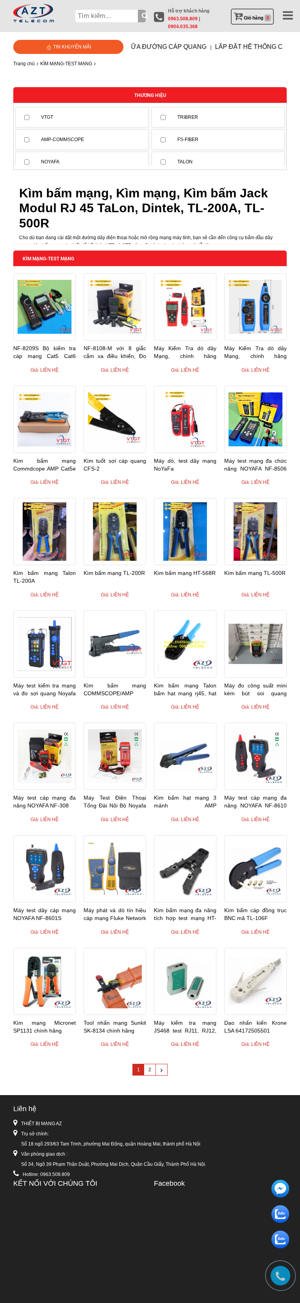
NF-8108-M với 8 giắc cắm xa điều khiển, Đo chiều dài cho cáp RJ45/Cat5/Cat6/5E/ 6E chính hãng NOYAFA (115, 352)
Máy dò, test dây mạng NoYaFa (185, 465)
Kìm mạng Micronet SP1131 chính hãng (44, 1027)
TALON (185, 162)
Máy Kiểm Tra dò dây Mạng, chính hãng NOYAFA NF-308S (185, 352)
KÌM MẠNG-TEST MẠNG (66, 63)
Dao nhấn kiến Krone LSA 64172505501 (255, 1027)
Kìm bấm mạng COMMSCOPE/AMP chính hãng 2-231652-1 (115, 689)
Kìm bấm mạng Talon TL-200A (44, 577)
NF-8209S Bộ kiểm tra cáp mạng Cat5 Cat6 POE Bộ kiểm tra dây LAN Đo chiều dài (44, 352)
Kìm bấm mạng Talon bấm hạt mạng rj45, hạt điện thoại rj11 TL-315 (185, 689)
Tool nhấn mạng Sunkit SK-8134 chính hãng (115, 1027)
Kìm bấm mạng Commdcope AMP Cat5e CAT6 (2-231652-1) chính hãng (44, 465)
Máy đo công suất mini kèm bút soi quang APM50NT (255, 689)
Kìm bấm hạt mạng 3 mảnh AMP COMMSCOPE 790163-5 (185, 802)
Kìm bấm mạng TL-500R (255, 573)
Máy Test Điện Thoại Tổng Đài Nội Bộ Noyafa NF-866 (115, 802)
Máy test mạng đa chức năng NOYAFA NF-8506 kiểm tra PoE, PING (255, 465)
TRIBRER (187, 117)
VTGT (47, 117)
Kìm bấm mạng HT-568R (185, 573)
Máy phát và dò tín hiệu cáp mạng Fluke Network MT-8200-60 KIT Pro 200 (115, 914)
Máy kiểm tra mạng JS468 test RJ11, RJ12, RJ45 (185, 1027)
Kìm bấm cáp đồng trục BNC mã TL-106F (255, 914)
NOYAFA (50, 162)
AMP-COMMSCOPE (62, 139)
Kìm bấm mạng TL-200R (114, 573)
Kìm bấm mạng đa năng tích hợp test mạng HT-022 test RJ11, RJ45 (185, 914)
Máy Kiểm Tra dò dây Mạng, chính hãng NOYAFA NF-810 (255, 352)
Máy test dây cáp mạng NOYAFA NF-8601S (44, 914)
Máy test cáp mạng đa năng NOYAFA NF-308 (44, 802)
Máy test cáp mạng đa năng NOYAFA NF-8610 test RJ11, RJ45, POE (255, 802)
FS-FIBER (187, 139)
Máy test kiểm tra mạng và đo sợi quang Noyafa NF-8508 (44, 689)
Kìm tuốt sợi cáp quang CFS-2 (115, 465)
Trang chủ (24, 63)
